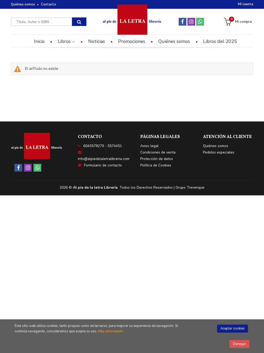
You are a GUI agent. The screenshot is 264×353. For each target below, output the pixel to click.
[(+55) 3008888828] (200, 22)
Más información (110, 331)
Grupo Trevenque (190, 187)
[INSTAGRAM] (191, 22)
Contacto (48, 4)
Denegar (239, 344)
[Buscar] (79, 22)
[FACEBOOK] (182, 22)
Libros (65, 41)
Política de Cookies (155, 165)
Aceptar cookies (232, 328)
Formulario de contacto (103, 165)
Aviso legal (149, 145)
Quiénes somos (23, 4)
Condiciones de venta (158, 152)
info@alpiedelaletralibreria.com (103, 158)
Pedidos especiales (218, 152)
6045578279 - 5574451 (102, 145)
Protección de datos (156, 158)
